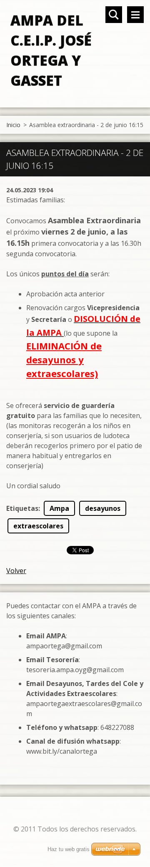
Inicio (13, 125)
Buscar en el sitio (113, 14)
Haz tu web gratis (69, 849)
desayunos (102, 508)
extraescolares (38, 525)
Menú (135, 14)
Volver (16, 570)
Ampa (59, 508)
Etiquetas (22, 508)
